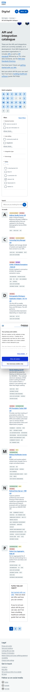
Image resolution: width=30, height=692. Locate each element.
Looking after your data (8, 651)
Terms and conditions (7, 648)
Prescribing (13, 435)
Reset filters (22, 118)
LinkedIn (7, 685)
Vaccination (13, 276)
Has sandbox (19, 252)
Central (15, 281)
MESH (15, 476)
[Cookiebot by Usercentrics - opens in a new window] (21, 326)
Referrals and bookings (16, 393)
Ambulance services (15, 517)
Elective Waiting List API (16, 370)
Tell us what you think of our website (11, 672)
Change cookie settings (8, 660)
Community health (15, 440)
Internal (22, 213)
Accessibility (5, 658)
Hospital (18, 428)
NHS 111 (24, 517)
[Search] (24, 205)
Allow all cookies (15, 359)
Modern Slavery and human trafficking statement (15, 656)
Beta (17, 450)
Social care (13, 536)
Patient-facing (21, 276)
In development (14, 213)
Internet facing (14, 286)
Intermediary (13, 567)
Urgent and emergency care (17, 437)
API (20, 230)
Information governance (16, 531)
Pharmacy (12, 428)
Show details (21, 353)
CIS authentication (15, 432)
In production (19, 406)
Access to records (20, 534)
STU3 (11, 476)
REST (11, 230)
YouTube (7, 689)
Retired (18, 262)
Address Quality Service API (17, 215)
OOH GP (12, 527)
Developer (12, 18)
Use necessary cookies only (15, 364)
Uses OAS (16, 230)
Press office (4, 670)
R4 (13, 279)
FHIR (11, 279)
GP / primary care (14, 442)
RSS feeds (4, 674)
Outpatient (13, 524)
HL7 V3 (17, 316)
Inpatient (19, 524)
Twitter (6, 682)
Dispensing (24, 432)
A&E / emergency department (17, 522)
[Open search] (16, 11)
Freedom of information (8, 653)
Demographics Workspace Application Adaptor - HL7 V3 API (18, 298)
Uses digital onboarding (16, 478)
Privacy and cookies (7, 646)
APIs (9, 54)
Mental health (14, 519)
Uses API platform (14, 254)
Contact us (4, 667)
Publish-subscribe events (16, 474)
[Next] (19, 629)
